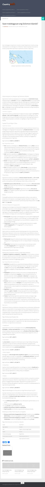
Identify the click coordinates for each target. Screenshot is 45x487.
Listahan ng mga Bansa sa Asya (22, 9)
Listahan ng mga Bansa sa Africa (8, 9)
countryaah (5, 26)
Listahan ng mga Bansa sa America (8, 15)
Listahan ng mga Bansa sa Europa (8, 12)
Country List (5, 18)
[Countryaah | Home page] (9, 4)
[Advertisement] (21, 36)
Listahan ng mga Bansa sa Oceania (23, 12)
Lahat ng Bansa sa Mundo (7, 484)
